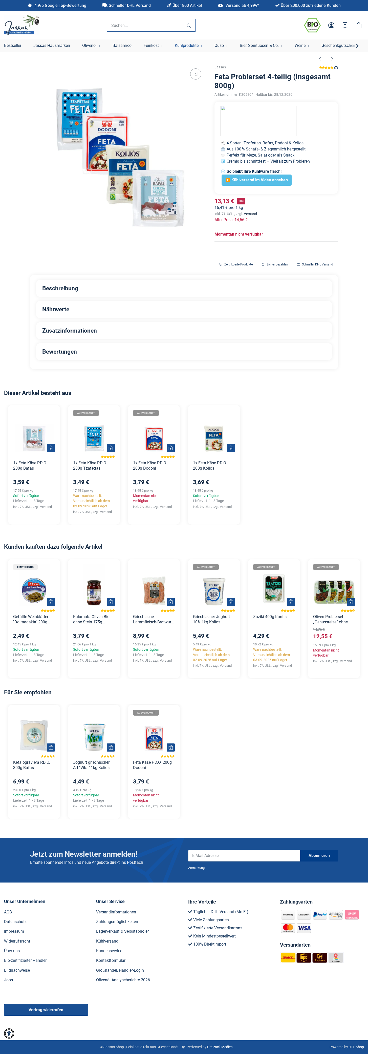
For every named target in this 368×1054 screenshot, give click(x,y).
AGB (8, 912)
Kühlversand (107, 941)
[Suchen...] (189, 25)
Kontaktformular (110, 960)
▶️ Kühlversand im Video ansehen (256, 180)
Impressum (14, 931)
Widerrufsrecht (17, 941)
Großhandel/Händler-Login (120, 970)
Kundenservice (109, 950)
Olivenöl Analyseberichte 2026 (123, 980)
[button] (331, 25)
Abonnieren (319, 855)
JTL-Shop (356, 1047)
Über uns (12, 950)
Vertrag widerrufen (46, 1009)
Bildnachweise (17, 970)
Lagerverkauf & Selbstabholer (122, 931)
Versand (250, 214)
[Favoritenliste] (345, 25)
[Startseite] (21, 25)
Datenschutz (15, 921)
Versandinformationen (116, 912)
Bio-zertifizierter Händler (25, 960)
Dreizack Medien (220, 1047)
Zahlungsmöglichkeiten (117, 921)
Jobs (8, 980)
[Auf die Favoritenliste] (195, 74)
